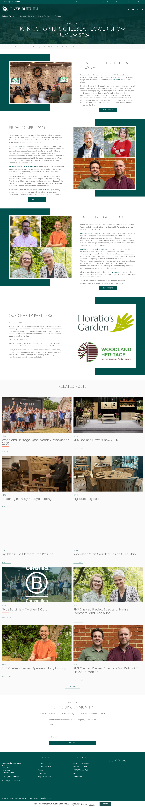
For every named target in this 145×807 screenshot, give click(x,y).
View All (72, 686)
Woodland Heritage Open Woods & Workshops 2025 (35, 442)
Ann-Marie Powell (15, 146)
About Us (88, 2)
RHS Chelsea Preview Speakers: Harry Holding (34, 668)
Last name (53, 737)
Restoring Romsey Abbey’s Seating (27, 499)
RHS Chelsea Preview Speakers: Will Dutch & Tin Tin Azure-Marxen (106, 670)
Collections (42, 773)
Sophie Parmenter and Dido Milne (93, 249)
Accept (105, 804)
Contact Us (119, 2)
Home (17, 47)
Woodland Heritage (45, 190)
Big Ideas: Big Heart (87, 499)
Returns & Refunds (80, 766)
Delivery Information (81, 763)
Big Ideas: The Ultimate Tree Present (27, 554)
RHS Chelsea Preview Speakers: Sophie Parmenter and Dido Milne (100, 611)
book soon (115, 80)
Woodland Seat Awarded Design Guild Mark (104, 554)
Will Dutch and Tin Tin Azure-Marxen (22, 167)
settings (91, 805)
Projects (58, 16)
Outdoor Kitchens (27, 16)
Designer (80, 720)
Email (51, 725)
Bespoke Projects (44, 777)
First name (53, 731)
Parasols (41, 770)
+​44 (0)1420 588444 (11, 776)
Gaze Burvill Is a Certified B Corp (24, 609)
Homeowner (91, 720)
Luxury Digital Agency (36, 798)
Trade (140, 2)
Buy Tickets (108, 110)
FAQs (75, 773)
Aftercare (131, 2)
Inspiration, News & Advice (104, 2)
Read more (6, 452)
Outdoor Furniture (8, 16)
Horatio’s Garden (115, 272)
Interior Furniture (44, 16)
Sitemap (48, 798)
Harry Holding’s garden (89, 233)
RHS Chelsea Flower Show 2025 (95, 440)
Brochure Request (75, 2)
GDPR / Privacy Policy (81, 770)
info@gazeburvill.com (12, 780)
